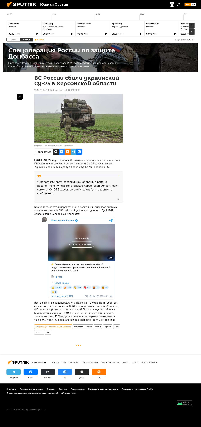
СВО (48, 332)
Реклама (63, 389)
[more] (118, 199)
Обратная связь (68, 393)
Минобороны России (83, 327)
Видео (125, 362)
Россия (98, 327)
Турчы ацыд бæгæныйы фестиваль (54, 27)
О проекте (11, 389)
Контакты (50, 389)
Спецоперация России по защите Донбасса (53, 327)
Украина (107, 327)
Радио (55, 362)
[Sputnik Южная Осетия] (22, 8)
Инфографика (149, 362)
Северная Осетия (110, 362)
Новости (12, 26)
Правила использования (31, 389)
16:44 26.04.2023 (42, 90)
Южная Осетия (90, 362)
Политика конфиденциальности (103, 389)
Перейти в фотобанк (64, 145)
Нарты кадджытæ (120, 26)
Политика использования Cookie (137, 389)
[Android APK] (185, 404)
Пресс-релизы (78, 389)
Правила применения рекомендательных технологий (32, 393)
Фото (135, 362)
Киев (117, 327)
